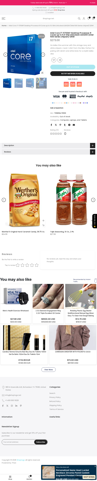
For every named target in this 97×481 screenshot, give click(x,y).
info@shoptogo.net (58, 8)
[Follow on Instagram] (12, 405)
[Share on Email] (74, 125)
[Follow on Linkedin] (16, 405)
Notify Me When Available (72, 73)
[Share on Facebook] (51, 125)
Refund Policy (55, 401)
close (5, 2)
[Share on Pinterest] (60, 125)
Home (4, 25)
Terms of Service (56, 409)
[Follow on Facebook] (3, 405)
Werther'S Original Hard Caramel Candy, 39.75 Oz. (23, 232)
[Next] (43, 55)
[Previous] (6, 55)
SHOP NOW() (89, 477)
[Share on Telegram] (69, 125)
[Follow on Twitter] (7, 405)
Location (50, 13)
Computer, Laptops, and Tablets (73, 120)
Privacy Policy (55, 397)
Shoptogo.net (48, 18)
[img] (56, 134)
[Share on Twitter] (56, 125)
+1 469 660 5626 (40, 8)
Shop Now (61, 10)
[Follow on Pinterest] (21, 405)
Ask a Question (56, 108)
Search (52, 393)
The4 (14, 463)
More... (78, 477)
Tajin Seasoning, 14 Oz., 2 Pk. (62, 232)
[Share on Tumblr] (65, 125)
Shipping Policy (55, 405)
